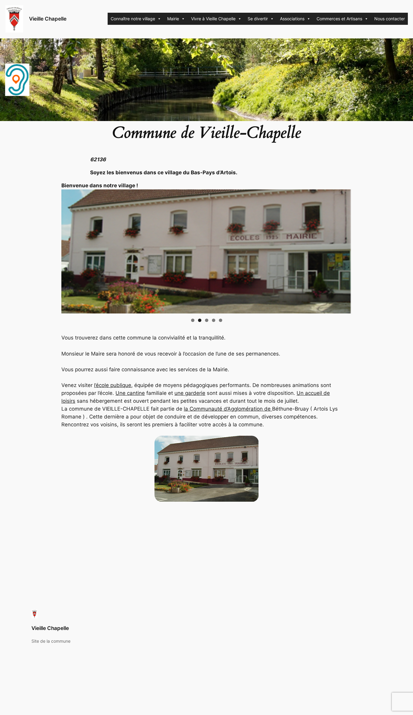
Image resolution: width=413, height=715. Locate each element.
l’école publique (112, 385)
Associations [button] (292, 18)
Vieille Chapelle (48, 19)
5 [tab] (220, 320)
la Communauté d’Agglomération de (228, 409)
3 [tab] (206, 320)
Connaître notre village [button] (133, 18)
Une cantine (130, 393)
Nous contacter (389, 18)
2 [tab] (199, 320)
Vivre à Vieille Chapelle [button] (213, 18)
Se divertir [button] (258, 18)
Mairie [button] (173, 18)
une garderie (189, 393)
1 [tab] (192, 320)
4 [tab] (213, 320)
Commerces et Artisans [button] (339, 18)
